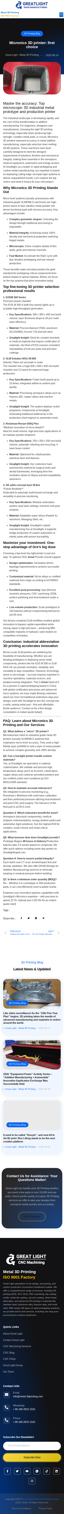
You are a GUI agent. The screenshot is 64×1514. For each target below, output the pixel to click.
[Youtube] (27, 1471)
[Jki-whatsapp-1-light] (37, 1471)
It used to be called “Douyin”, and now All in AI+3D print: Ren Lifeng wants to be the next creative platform (29, 1138)
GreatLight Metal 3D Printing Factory (41, 1499)
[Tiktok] (46, 1471)
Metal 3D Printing (10, 12)
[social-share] (21, 918)
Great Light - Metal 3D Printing (20, 1028)
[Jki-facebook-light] (7, 1471)
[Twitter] (17, 1471)
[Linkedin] (56, 1471)
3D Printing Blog (32, 33)
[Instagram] (32, 1481)
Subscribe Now (32, 1457)
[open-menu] (61, 14)
